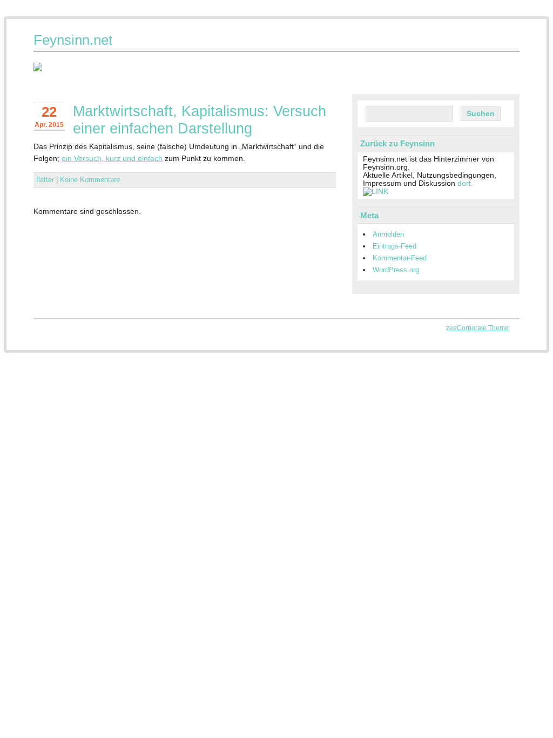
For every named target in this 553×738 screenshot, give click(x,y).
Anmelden (388, 234)
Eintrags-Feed (394, 246)
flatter (45, 180)
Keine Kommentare (90, 180)
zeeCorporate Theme (477, 328)
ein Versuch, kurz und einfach (112, 158)
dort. (465, 183)
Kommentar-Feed (400, 258)
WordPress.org (396, 270)
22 (49, 111)
